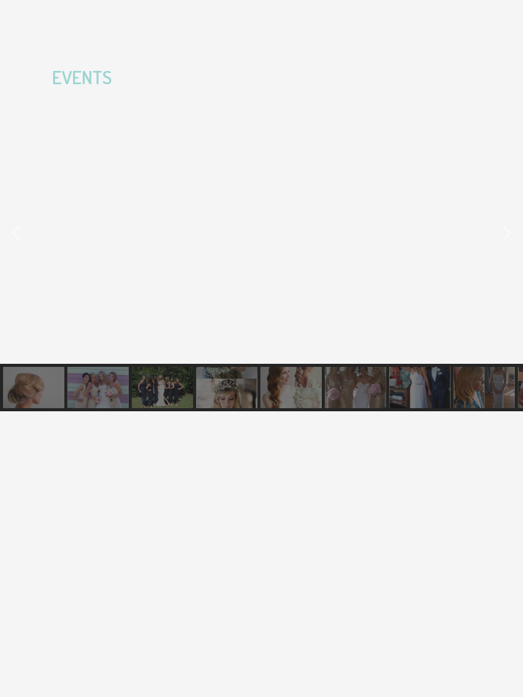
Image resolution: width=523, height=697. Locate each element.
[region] (261, 257)
